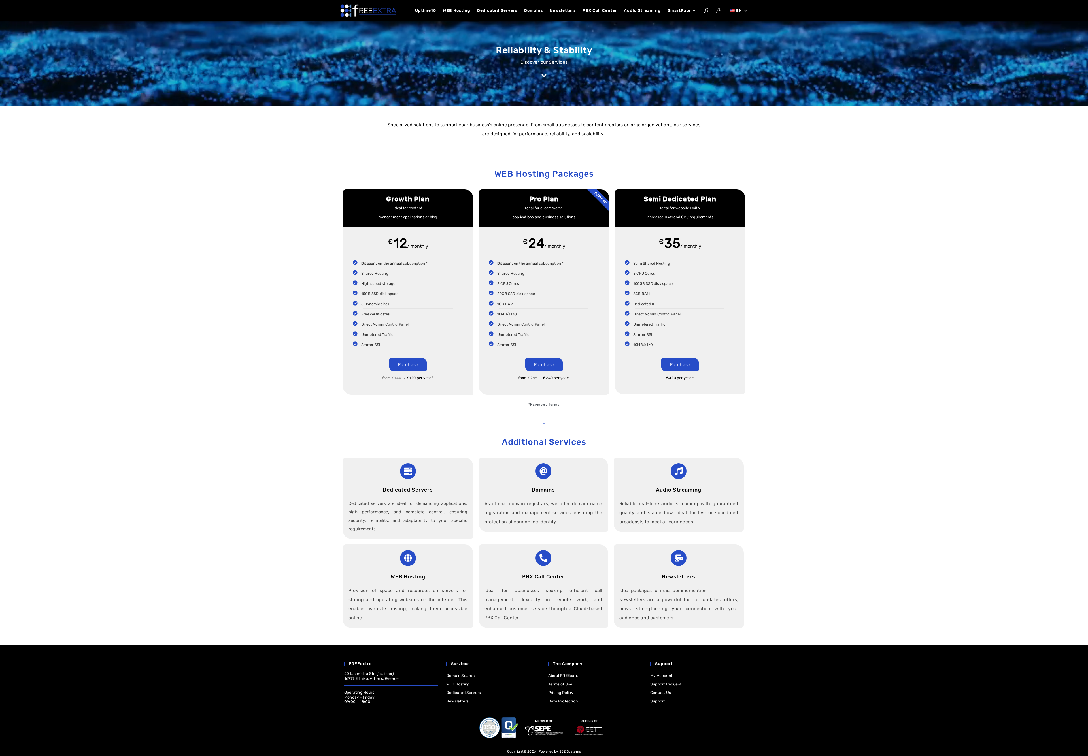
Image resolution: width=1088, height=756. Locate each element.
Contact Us (660, 692)
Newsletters (457, 701)
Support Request (665, 684)
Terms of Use (560, 684)
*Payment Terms (544, 405)
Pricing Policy (560, 692)
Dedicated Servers (463, 692)
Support (657, 701)
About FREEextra (564, 675)
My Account (661, 675)
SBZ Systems (570, 751)
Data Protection (563, 701)
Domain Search (460, 675)
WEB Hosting (457, 684)
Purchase (408, 364)
